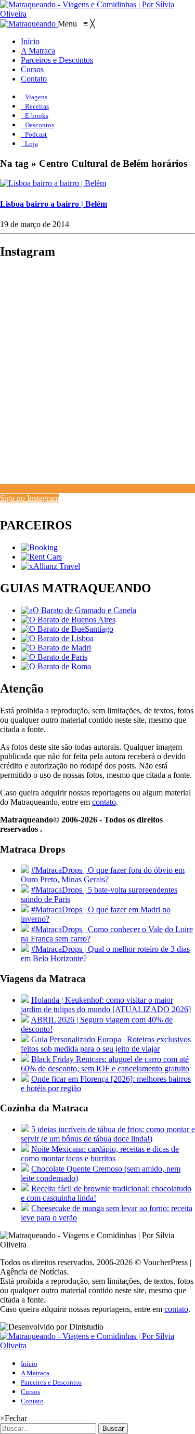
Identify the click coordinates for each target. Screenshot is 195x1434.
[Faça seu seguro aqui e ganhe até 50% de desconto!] (50, 566)
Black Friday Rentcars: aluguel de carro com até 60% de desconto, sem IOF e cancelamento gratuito (105, 1064)
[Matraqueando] (29, 23)
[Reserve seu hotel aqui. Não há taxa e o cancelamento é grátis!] (39, 547)
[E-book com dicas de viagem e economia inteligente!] (68, 619)
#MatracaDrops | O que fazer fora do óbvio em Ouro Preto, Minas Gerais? (103, 875)
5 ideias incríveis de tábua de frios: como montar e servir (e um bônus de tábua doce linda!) (108, 1134)
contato (104, 802)
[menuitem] (30, 41)
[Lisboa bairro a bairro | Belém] (53, 183)
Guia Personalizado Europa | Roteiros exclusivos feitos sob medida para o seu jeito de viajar (106, 1044)
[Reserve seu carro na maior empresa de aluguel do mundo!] (41, 556)
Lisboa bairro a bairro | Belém (53, 204)
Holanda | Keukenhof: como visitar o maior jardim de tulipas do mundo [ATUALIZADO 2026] (106, 1004)
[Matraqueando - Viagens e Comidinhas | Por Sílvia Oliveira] (97, 13)
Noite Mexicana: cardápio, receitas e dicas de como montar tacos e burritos (100, 1154)
